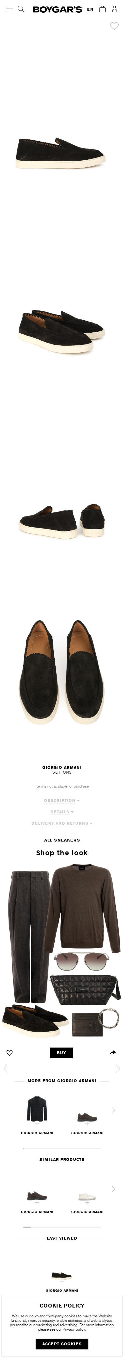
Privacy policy (74, 1329)
